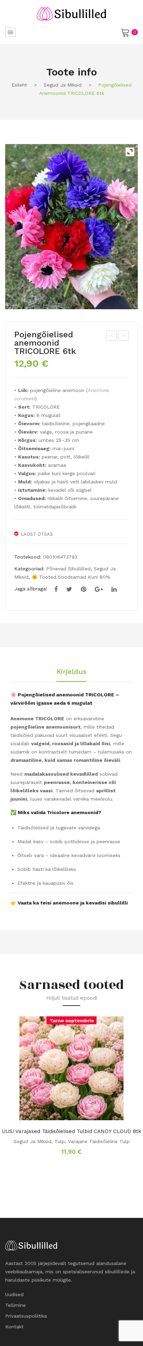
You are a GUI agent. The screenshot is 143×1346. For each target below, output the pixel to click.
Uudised (14, 1294)
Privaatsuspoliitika (26, 1316)
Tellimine (15, 1305)
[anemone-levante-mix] (71, 227)
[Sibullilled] (71, 13)
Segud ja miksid (63, 85)
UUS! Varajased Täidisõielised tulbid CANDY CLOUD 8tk (71, 1131)
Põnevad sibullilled (68, 568)
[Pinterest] (83, 589)
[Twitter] (69, 589)
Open (10, 32)
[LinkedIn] (114, 589)
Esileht (19, 85)
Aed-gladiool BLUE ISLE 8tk (112, 336)
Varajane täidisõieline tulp (99, 1141)
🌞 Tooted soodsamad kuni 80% (71, 577)
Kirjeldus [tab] (71, 672)
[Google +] (99, 589)
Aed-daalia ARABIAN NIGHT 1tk (124, 336)
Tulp (59, 1141)
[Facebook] (56, 589)
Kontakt (14, 1326)
